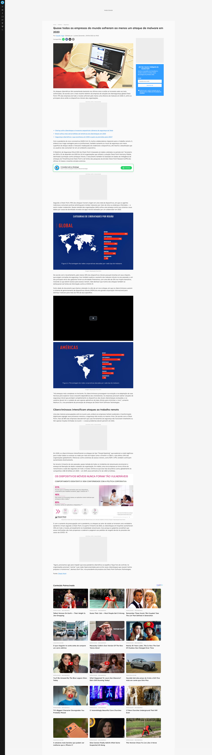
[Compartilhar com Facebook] (66, 39)
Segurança (66, 24)
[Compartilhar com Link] (73, 39)
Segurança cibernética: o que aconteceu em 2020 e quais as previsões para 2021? (83, 137)
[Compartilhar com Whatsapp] (63, 39)
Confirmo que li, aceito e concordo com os (150, 92)
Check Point (62, 574)
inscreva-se (150, 85)
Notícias (60, 24)
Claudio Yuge (60, 35)
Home (54, 24)
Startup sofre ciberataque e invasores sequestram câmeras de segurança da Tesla (84, 130)
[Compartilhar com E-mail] (70, 39)
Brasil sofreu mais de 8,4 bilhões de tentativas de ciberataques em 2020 (80, 134)
